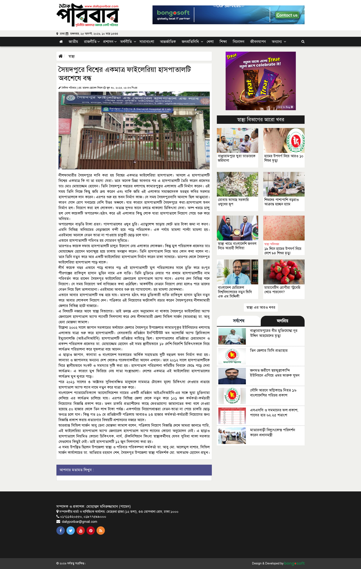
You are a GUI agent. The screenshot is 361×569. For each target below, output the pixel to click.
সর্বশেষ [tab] (238, 320)
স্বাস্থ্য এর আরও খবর (260, 307)
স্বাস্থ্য (71, 56)
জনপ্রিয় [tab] (282, 320)
